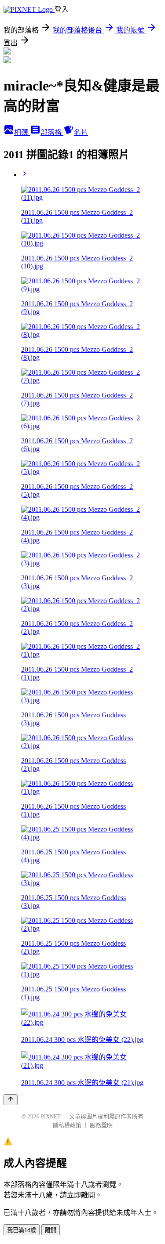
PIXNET (51, 1116)
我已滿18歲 (21, 1230)
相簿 (22, 132)
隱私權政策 (67, 1125)
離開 (50, 1230)
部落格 (51, 132)
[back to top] (11, 1099)
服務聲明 (101, 1125)
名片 (81, 132)
